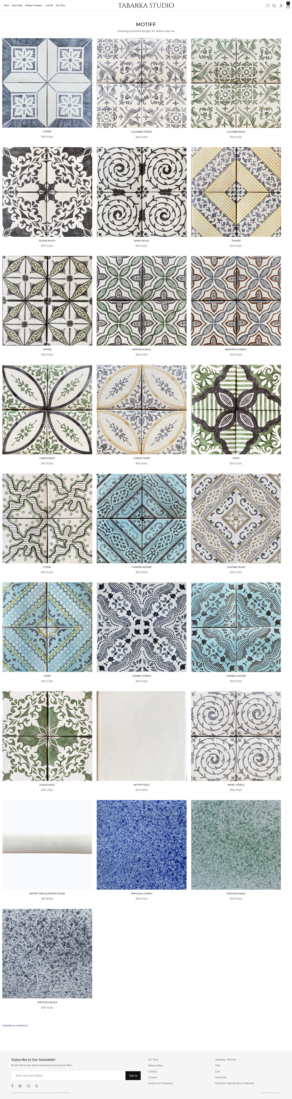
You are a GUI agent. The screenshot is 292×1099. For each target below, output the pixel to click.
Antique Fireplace (33, 5)
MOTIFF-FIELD (141, 784)
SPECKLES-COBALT (142, 893)
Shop (6, 5)
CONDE (47, 131)
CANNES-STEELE (141, 676)
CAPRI (47, 676)
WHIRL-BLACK (141, 240)
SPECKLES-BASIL (236, 893)
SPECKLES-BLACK (47, 1002)
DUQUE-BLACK (47, 240)
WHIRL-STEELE (236, 784)
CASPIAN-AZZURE (142, 567)
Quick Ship (17, 5)
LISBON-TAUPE (141, 458)
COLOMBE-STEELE (141, 131)
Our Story (60, 5)
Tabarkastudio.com (27, 1092)
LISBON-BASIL (47, 458)
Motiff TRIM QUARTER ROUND (47, 893)
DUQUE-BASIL (47, 784)
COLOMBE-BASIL (236, 131)
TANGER (236, 240)
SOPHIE (47, 349)
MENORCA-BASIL (141, 349)
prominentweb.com (271, 1092)
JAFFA (236, 458)
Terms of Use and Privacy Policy (53, 1092)
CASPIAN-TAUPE (236, 567)
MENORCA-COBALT (236, 349)
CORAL (47, 567)
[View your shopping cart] (288, 6)
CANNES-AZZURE (236, 676)
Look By (49, 5)
